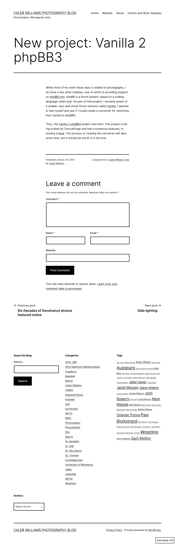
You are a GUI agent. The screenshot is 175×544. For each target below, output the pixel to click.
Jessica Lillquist (122, 394)
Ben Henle (149, 369)
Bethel (69, 380)
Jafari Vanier (138, 382)
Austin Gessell (141, 369)
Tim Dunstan (146, 427)
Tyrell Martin (155, 427)
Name (50, 233)
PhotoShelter (72, 427)
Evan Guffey (128, 378)
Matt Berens (135, 405)
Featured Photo (74, 394)
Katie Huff (133, 399)
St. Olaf (69, 446)
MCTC (68, 413)
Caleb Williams (56, 163)
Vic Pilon (137, 433)
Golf (67, 404)
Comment (52, 199)
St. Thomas (71, 455)
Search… (19, 361)
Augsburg (70, 371)
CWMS (69, 390)
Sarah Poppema (153, 422)
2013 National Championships (82, 366)
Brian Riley (126, 373)
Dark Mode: (163, 540)
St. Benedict (72, 441)
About (120, 13)
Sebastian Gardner (123, 427)
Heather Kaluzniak (139, 378)
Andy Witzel (143, 362)
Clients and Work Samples (144, 13)
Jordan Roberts (136, 393)
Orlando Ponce (128, 415)
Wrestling (70, 483)
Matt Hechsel (146, 405)
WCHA (69, 478)
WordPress (154, 530)
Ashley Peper (155, 362)
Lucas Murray (144, 399)
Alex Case (120, 362)
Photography (72, 422)
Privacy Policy (114, 530)
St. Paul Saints (73, 450)
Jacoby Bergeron (122, 382)
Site (127, 159)
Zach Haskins (123, 438)
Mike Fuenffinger (131, 410)
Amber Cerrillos (129, 362)
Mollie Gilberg (145, 409)
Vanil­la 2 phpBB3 (70, 124)
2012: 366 (71, 362)
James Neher (151, 382)
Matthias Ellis (156, 405)
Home (95, 13)
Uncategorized (73, 460)
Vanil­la (111, 106)
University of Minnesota (79, 464)
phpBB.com (57, 96)
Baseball (70, 376)
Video (68, 469)
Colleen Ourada (150, 373)
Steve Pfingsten (135, 427)
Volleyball (70, 474)
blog (61, 133)
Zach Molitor (141, 438)
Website (107, 13)
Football (70, 399)
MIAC (68, 418)
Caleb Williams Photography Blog (45, 13)
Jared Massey (128, 387)
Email (94, 233)
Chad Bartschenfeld (137, 373)
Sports (69, 436)
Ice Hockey (71, 408)
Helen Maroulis (151, 378)
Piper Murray (142, 422)
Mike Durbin (121, 410)
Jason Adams (149, 387)
